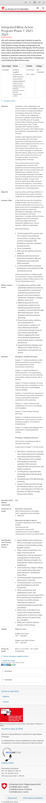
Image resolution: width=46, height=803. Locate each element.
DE (26, 2)
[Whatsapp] (12, 665)
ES (44, 2)
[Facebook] (2, 665)
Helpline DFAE (8, 763)
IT (30, 2)
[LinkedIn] (7, 665)
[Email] (14, 665)
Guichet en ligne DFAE (10, 691)
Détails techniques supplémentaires (15, 656)
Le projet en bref (9, 101)
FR (35, 2)
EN (39, 2)
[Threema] (10, 665)
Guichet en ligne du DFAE (12, 729)
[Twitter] (5, 665)
